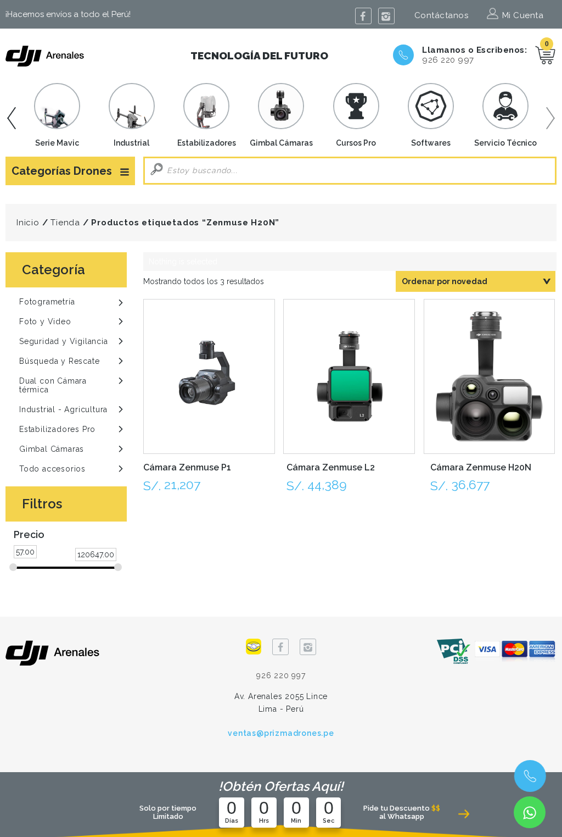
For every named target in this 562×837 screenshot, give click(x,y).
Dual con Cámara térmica (53, 385)
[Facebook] (363, 16)
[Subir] (527, 729)
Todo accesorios (52, 468)
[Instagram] (386, 16)
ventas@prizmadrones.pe (281, 733)
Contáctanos (441, 15)
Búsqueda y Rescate (59, 361)
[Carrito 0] (546, 55)
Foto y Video (45, 321)
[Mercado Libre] (253, 646)
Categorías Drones (62, 171)
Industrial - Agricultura (63, 409)
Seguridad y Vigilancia (63, 341)
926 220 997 (448, 60)
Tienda (65, 223)
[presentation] (8, 118)
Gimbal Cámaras (51, 449)
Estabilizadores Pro (57, 429)
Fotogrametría (47, 301)
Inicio (28, 223)
